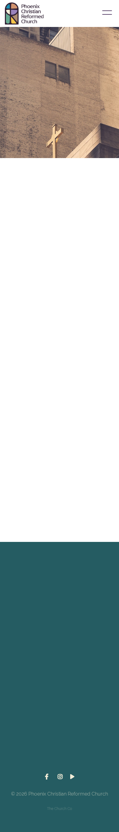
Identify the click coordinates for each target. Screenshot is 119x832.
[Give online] (59, 732)
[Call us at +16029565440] (59, 628)
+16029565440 (59, 662)
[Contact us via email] (59, 576)
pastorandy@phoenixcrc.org (59, 610)
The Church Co (59, 809)
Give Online (59, 766)
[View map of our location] (59, 680)
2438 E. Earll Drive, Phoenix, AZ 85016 (59, 714)
